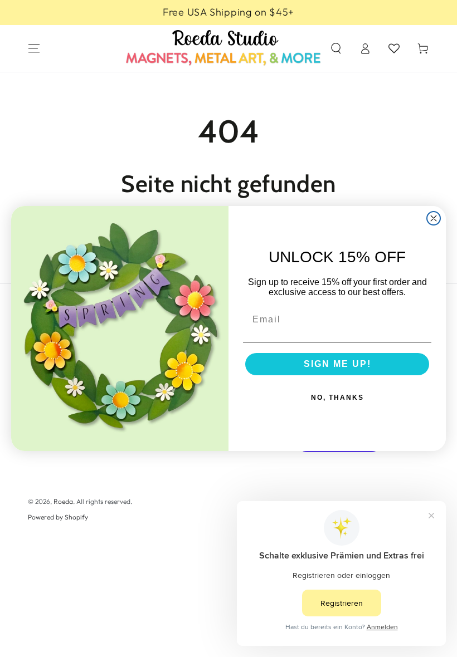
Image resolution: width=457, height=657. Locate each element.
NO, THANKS (337, 397)
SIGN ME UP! (337, 364)
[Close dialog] (433, 218)
